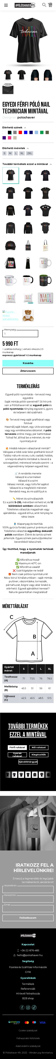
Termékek (28, 984)
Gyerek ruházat (17, 754)
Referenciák (28, 988)
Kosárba (28, 363)
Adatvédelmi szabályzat (28, 1046)
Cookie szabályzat (28, 1030)
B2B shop (28, 998)
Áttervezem (28, 371)
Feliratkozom (28, 917)
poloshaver (26, 117)
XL (21, 153)
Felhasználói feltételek (28, 1038)
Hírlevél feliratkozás (28, 993)
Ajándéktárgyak (28, 761)
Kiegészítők (39, 754)
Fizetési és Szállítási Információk (28, 967)
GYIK (28, 972)
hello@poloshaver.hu (30, 955)
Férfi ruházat (17, 747)
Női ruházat (39, 747)
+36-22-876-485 (29, 950)
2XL (29, 153)
